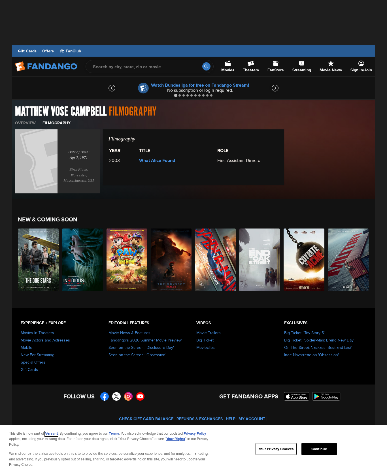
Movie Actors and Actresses (45, 340)
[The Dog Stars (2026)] (38, 260)
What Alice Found (157, 160)
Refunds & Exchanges (200, 419)
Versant (51, 433)
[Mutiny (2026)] (348, 260)
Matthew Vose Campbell (61, 111)
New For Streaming (37, 355)
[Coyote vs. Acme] (304, 260)
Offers (48, 51)
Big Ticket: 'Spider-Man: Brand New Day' (319, 340)
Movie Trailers (208, 333)
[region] (193, 449)
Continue (319, 449)
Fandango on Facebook (104, 396)
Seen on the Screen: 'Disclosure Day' (141, 347)
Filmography (56, 123)
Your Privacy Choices (276, 449)
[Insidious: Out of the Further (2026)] (82, 260)
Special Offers (33, 362)
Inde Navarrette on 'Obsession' (311, 355)
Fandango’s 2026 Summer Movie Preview (145, 340)
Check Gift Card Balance (146, 419)
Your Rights (175, 438)
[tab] (175, 95)
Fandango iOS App (296, 396)
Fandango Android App (326, 396)
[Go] (206, 66)
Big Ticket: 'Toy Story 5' (304, 333)
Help (230, 419)
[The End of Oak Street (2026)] (259, 260)
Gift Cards (27, 51)
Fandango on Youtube (140, 396)
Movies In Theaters (37, 333)
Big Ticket (205, 340)
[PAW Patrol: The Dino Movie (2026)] (127, 260)
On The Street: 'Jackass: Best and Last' (318, 347)
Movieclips (205, 347)
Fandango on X (116, 396)
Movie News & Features (129, 333)
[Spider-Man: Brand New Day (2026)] (215, 260)
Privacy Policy (195, 433)
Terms (114, 433)
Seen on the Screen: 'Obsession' (137, 355)
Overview (25, 123)
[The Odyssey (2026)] (171, 260)
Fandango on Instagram (128, 396)
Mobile (26, 347)
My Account (252, 419)
